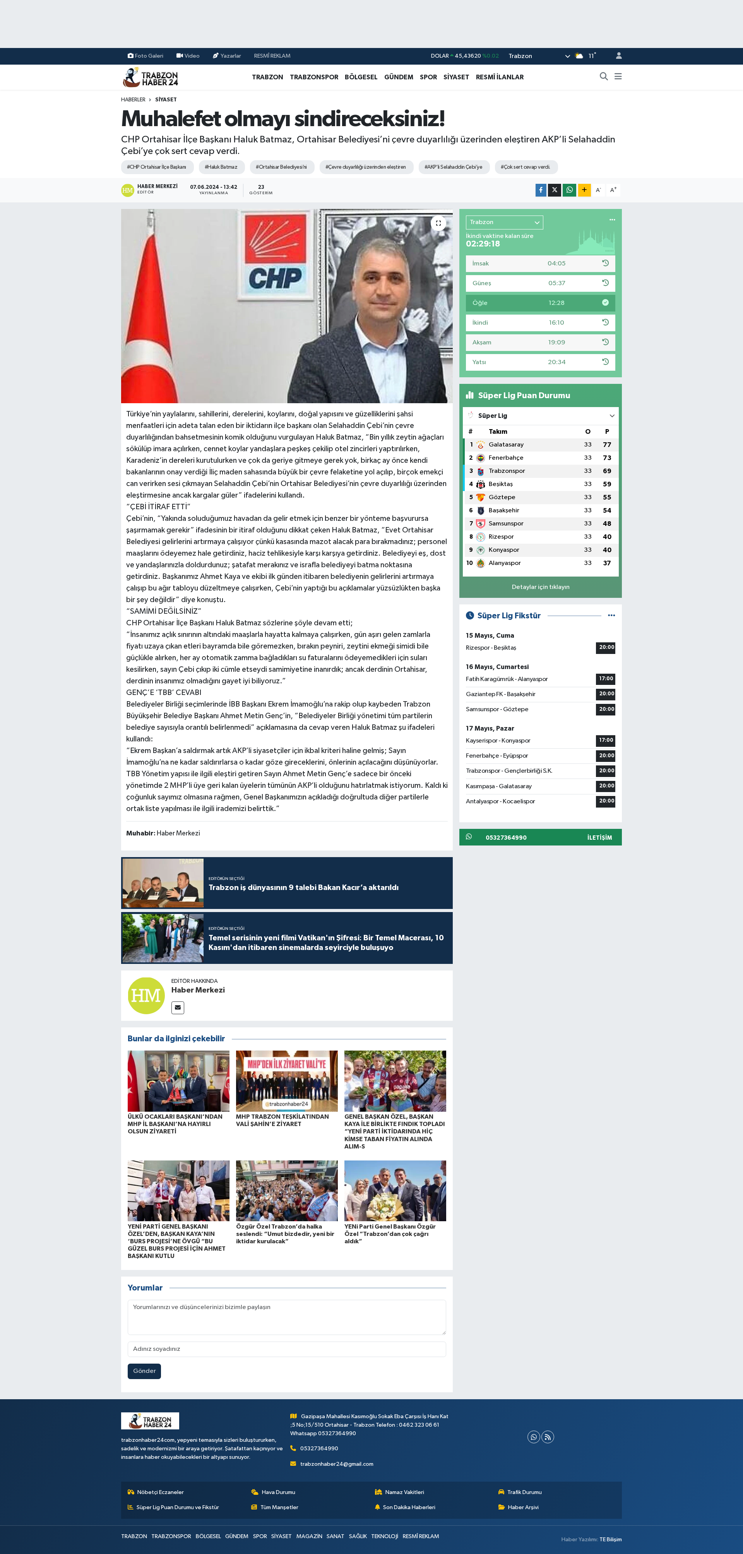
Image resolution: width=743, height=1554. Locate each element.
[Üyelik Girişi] (615, 56)
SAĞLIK (358, 1536)
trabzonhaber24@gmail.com (336, 1464)
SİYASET (456, 77)
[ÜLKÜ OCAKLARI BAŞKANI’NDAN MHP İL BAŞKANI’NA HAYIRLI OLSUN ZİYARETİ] (178, 1081)
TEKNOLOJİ (384, 1536)
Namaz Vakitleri (404, 1492)
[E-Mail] (177, 1007)
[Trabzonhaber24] (150, 76)
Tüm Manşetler (279, 1507)
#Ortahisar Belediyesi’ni (281, 167)
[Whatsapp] (533, 1437)
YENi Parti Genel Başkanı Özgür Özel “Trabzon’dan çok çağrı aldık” (390, 1234)
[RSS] (547, 1437)
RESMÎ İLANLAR (500, 77)
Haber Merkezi (198, 990)
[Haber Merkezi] (146, 995)
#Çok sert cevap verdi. (525, 167)
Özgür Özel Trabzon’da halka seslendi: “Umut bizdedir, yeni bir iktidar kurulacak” (285, 1234)
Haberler (133, 100)
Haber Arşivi (523, 1507)
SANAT (335, 1536)
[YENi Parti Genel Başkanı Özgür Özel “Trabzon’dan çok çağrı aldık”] (395, 1190)
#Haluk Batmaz (221, 167)
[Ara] (604, 77)
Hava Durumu (278, 1492)
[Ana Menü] (618, 77)
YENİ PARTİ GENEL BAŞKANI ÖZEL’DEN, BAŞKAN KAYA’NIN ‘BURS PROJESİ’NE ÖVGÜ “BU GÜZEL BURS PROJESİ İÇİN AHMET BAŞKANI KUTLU (177, 1242)
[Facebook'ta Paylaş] (541, 190)
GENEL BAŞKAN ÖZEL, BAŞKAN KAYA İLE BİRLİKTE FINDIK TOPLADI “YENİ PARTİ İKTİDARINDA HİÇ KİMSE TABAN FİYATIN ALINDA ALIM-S (394, 1132)
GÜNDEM (398, 77)
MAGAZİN (309, 1536)
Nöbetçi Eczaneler (160, 1492)
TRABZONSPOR (314, 77)
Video (192, 56)
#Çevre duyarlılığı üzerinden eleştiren (365, 167)
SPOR (428, 77)
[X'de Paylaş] (554, 190)
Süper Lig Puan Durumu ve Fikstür (178, 1507)
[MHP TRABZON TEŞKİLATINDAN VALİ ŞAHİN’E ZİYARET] (287, 1081)
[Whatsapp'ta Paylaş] (569, 190)
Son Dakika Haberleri (409, 1507)
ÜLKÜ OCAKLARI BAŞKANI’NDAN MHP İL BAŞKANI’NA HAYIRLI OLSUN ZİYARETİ (175, 1124)
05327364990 (319, 1448)
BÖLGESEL (361, 77)
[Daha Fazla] (584, 190)
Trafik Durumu (524, 1492)
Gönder (144, 1371)
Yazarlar (231, 56)
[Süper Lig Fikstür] (611, 616)
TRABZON (267, 77)
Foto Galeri (149, 56)
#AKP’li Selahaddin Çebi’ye (453, 167)
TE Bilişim (610, 1539)
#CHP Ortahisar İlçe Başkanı (156, 167)
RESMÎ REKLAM (272, 56)
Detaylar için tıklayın (541, 587)
